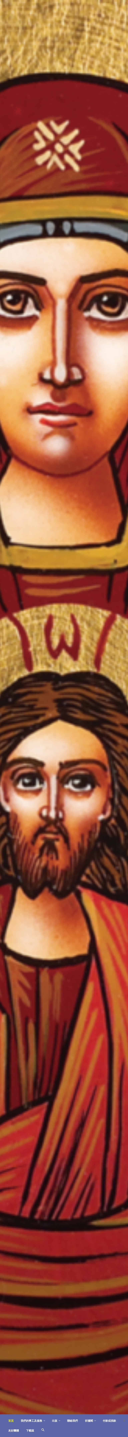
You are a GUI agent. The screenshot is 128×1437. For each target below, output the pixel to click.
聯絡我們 (72, 1420)
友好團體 (13, 1430)
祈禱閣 (89, 1420)
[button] (43, 1430)
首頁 (11, 1420)
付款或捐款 (109, 1420)
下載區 (30, 1430)
